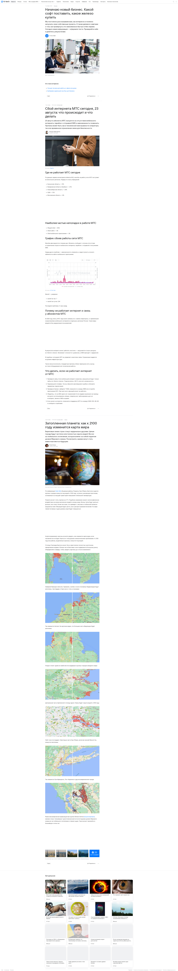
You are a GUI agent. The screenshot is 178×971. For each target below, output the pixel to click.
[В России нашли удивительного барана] (55, 912)
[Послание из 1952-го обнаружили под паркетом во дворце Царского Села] (55, 934)
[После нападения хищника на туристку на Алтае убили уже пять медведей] (122, 934)
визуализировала (89, 816)
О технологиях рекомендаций (155, 970)
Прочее (55, 5)
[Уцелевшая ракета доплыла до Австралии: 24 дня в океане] (77, 890)
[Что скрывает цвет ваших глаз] (122, 890)
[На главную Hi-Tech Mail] (6, 1)
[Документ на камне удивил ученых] (100, 957)
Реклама (12, 970)
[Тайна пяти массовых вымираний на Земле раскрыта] (100, 890)
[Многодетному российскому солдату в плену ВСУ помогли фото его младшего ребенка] (55, 890)
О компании (6, 970)
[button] (72, 467)
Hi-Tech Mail (52, 35)
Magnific (52, 168)
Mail (2, 970)
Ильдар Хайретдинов (54, 131)
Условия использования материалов (141, 970)
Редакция (130, 970)
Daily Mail (58, 491)
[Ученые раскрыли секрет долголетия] (100, 934)
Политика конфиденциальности (169, 970)
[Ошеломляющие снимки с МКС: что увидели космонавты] (100, 912)
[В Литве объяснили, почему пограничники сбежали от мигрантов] (122, 912)
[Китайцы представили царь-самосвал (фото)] (122, 957)
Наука (66, 419)
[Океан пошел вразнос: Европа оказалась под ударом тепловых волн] (55, 957)
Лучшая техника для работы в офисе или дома (61, 88)
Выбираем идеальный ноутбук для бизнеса (60, 91)
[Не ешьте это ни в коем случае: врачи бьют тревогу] (77, 912)
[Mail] (2, 1)
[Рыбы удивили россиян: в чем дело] (77, 957)
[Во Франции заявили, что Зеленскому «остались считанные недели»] (77, 934)
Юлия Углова (52, 445)
